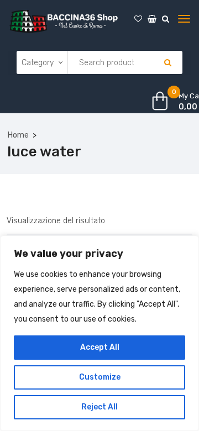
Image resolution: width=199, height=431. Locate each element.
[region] (99, 333)
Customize (100, 377)
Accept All (99, 347)
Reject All (99, 407)
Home (18, 135)
